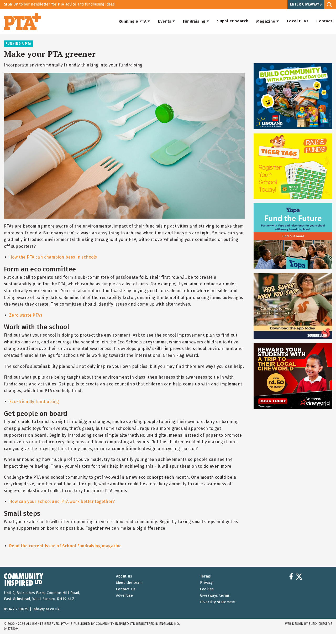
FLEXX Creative (320, 624)
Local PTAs (297, 21)
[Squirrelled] (293, 306)
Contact (324, 21)
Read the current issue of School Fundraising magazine (65, 545)
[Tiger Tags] (293, 166)
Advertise (124, 595)
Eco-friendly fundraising (34, 401)
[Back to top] (321, 619)
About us (124, 576)
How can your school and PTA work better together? (62, 501)
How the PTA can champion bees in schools (53, 257)
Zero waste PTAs (25, 315)
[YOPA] (293, 236)
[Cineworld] (293, 376)
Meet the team (129, 582)
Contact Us (126, 589)
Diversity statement (218, 602)
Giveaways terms (215, 595)
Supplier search (232, 21)
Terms (205, 576)
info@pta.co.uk (46, 609)
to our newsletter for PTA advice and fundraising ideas (59, 4)
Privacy (206, 582)
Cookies (207, 589)
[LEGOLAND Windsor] (293, 96)
